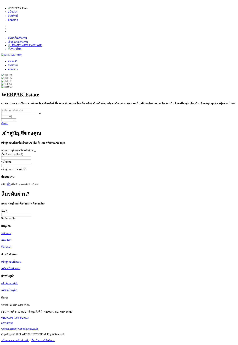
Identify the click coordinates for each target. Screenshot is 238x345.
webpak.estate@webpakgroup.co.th (19, 328)
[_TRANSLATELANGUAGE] (25, 45)
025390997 (7, 323)
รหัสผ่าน (6, 161)
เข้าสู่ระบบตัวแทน (18, 42)
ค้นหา (4, 123)
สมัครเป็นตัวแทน (17, 37)
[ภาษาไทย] (14, 49)
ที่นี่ (9, 184)
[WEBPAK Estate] (11, 55)
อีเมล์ (4, 211)
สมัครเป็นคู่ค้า (9, 290)
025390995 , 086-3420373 (15, 317)
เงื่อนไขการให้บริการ (43, 340)
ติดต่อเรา (13, 19)
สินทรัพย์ (13, 15)
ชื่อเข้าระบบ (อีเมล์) (12, 154)
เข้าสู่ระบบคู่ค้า (9, 283)
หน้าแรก (12, 11)
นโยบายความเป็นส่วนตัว (15, 340)
